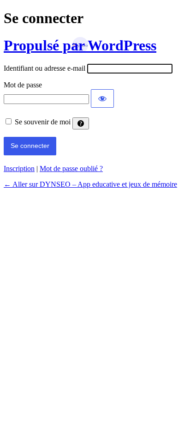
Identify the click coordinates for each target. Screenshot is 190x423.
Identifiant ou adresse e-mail (44, 68)
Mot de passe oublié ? (71, 168)
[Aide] (80, 123)
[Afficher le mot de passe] (102, 98)
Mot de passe (23, 85)
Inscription (19, 168)
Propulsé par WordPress (80, 45)
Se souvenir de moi (43, 122)
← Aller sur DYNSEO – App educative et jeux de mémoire (90, 184)
